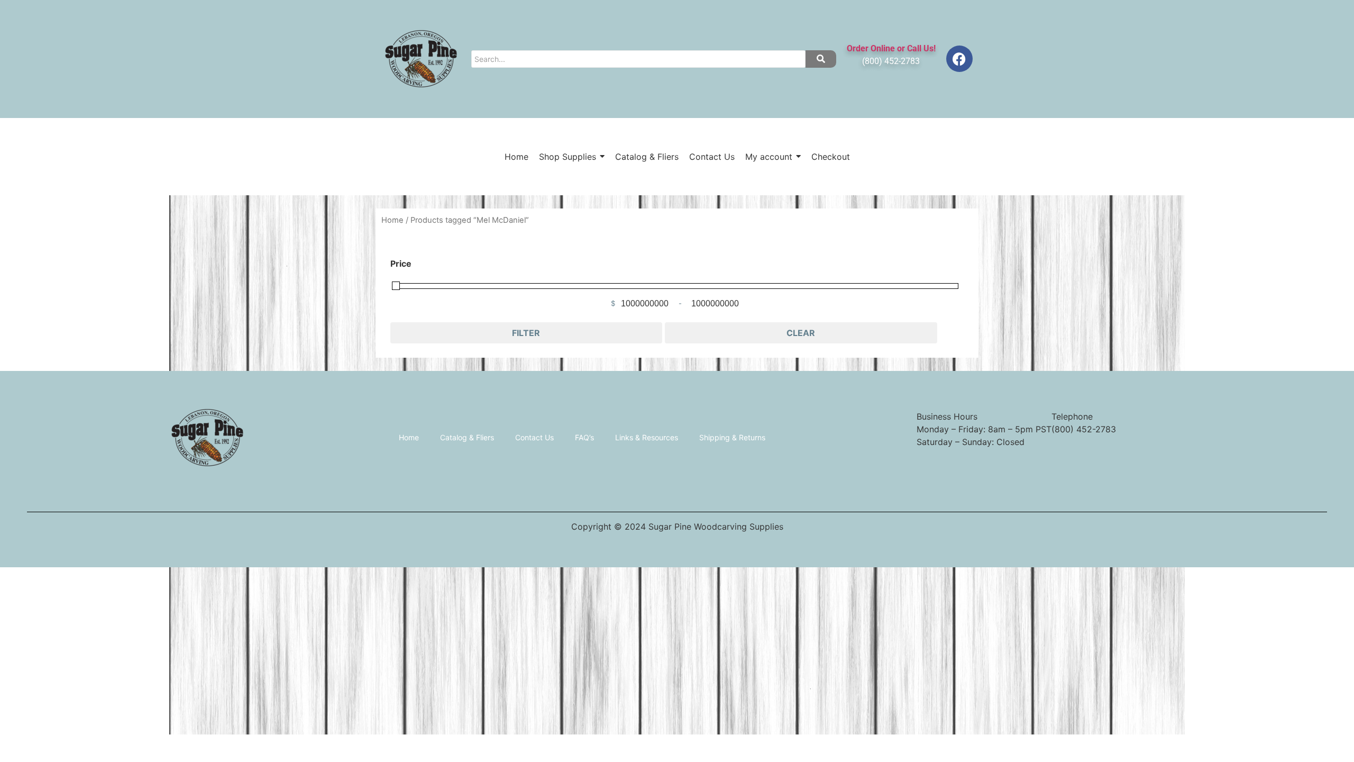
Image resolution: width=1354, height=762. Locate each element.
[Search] (821, 59)
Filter (526, 333)
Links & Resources (646, 437)
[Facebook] (959, 59)
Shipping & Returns (732, 437)
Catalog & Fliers (467, 437)
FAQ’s (584, 437)
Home (392, 220)
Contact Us (534, 437)
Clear (800, 333)
